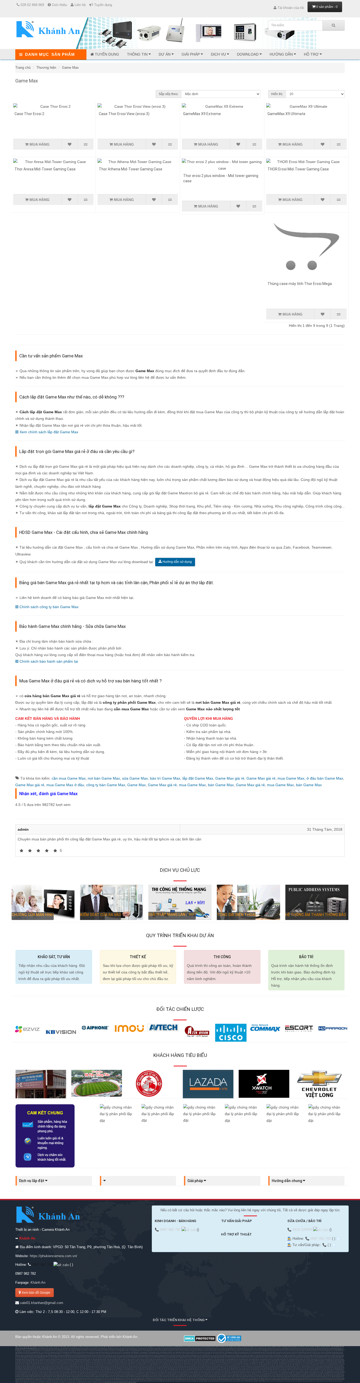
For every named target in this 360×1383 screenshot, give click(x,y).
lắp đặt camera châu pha (45, 1362)
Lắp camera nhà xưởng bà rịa (248, 1355)
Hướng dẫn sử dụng (177, 562)
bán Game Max (221, 785)
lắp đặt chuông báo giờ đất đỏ (180, 1366)
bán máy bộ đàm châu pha (324, 1369)
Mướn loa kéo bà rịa (64, 1349)
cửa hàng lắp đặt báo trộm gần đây (240, 1363)
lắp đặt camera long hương (113, 1362)
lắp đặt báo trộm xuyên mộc (216, 1363)
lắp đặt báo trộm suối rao (227, 1363)
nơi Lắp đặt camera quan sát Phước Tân (321, 1355)
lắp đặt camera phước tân (80, 1362)
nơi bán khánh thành (141, 1348)
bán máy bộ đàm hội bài (138, 1370)
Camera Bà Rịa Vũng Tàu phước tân (159, 1356)
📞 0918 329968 (300, 1230)
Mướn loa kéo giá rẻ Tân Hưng (300, 1353)
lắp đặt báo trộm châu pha (49, 1373)
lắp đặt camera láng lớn (210, 1362)
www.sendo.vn (27, 1382)
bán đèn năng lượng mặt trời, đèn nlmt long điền (41, 1379)
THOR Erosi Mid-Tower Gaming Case (298, 169)
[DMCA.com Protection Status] (200, 1338)
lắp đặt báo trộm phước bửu (203, 1363)
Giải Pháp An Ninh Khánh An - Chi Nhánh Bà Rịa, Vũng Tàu (326, 1360)
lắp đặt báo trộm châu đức (324, 1362)
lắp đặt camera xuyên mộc (233, 1362)
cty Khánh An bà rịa (255, 1360)
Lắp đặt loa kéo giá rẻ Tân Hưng (262, 1355)
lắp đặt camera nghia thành (57, 1362)
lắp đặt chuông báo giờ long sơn (122, 1366)
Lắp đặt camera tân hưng (30, 1355)
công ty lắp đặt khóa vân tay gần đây (283, 1365)
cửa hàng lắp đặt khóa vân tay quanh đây (318, 1365)
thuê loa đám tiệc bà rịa (329, 1349)
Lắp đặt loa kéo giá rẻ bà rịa (289, 1355)
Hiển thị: (277, 94)
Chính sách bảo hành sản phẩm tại (48, 661)
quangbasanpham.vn (72, 1382)
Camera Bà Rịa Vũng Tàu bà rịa (144, 1356)
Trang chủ (23, 68)
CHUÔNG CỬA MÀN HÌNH (33, 915)
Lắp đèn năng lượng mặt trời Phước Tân (146, 1355)
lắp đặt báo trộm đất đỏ (125, 1363)
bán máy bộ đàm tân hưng (45, 1370)
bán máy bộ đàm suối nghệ (161, 1370)
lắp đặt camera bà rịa (43, 1372)
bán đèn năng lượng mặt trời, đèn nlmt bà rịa (69, 1368)
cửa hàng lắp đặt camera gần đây (257, 1362)
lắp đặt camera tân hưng (91, 1362)
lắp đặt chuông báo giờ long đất (208, 1366)
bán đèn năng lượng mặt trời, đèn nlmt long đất (32, 1369)
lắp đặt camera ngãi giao (34, 1362)
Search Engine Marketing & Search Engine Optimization (116, 1382)
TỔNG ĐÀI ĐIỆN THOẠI (236, 915)
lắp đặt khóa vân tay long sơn (78, 1365)
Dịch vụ (219, 54)
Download (248, 54)
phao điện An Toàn (255, 1348)
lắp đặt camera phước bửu (221, 1362)
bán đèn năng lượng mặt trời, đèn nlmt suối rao (176, 1369)
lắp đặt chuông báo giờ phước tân (93, 1366)
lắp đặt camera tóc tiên (188, 1362)
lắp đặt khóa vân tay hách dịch (38, 1365)
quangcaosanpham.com (82, 1382)
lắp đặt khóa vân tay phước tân (52, 1365)
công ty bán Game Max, (106, 785)
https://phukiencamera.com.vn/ (53, 1256)
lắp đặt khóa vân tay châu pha (41, 1375)
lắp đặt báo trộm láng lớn (192, 1363)
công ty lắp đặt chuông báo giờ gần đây (43, 1378)
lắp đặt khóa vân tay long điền (145, 1365)
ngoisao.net (101, 1382)
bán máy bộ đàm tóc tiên (149, 1370)
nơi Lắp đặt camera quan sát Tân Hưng (304, 1355)
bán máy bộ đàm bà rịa (290, 1369)
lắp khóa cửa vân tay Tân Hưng (72, 1356)
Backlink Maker (330, 1380)
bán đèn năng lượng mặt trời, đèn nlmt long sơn (237, 1368)
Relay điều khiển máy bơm (274, 1348)
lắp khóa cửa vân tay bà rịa (99, 1356)
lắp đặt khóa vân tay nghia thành (24, 1365)
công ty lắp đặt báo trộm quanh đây (270, 1363)
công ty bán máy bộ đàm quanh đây (253, 1370)
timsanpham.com (63, 1382)
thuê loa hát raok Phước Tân (157, 1349)
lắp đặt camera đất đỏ (147, 1362)
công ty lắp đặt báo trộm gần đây (255, 1363)
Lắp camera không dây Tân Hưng (177, 1355)
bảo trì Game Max (165, 778)
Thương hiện (46, 68)
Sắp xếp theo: (168, 94)
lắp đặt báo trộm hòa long (102, 1363)
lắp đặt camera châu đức (23, 1362)
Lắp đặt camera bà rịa (20, 1355)
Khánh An (38, 1282)
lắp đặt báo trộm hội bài (158, 1363)
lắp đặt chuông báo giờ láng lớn (264, 1366)
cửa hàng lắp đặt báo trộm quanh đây (286, 1363)
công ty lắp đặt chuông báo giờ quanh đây (32, 1368)
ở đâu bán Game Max (325, 778)
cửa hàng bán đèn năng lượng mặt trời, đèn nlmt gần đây (199, 1369)
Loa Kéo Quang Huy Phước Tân (135, 1350)
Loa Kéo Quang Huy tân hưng (61, 1350)
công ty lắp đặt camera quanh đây (286, 1362)
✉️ (338, 1239)
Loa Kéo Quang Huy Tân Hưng (335, 1348)
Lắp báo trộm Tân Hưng (96, 1355)
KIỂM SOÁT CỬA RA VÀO (100, 915)
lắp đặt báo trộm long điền (136, 1363)
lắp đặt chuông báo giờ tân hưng (107, 1366)
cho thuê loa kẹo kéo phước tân (321, 1348)
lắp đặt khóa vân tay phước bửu (224, 1365)
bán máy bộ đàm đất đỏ (105, 1370)
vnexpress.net (96, 1382)
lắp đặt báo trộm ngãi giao (336, 1362)
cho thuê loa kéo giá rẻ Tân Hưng (181, 1349)
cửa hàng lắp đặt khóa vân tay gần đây (267, 1365)
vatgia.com (17, 1382)
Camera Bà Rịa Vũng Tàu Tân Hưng (55, 1355)
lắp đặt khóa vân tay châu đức (313, 1363)
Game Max (70, 68)
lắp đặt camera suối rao (244, 1362)
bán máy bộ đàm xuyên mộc (197, 1370)
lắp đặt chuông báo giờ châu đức (49, 1376)
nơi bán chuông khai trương (151, 1348)
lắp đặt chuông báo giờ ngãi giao (34, 1366)
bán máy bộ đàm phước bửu (185, 1370)
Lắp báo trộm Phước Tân (107, 1355)
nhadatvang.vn (49, 1382)
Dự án (165, 54)
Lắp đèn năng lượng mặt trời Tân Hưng (129, 1355)
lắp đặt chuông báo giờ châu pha (48, 1366)
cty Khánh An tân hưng (285, 1360)
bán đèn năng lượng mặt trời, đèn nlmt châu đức (90, 1368)
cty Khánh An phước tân (275, 1360)
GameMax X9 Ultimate (286, 114)
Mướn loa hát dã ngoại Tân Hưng (104, 1349)
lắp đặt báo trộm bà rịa (314, 1362)
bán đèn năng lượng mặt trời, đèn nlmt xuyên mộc (155, 1369)
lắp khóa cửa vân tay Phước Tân (86, 1356)
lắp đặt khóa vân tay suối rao (252, 1365)
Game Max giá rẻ (229, 778)
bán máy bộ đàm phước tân (33, 1370)
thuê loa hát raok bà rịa (168, 1349)
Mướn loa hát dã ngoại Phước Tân (119, 1349)
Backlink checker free (270, 1380)
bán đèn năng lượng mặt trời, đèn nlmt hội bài (51, 1369)
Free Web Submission (249, 1380)
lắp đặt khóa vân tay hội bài (172, 1365)
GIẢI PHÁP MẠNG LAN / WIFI (172, 914)
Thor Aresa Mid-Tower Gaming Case (45, 169)
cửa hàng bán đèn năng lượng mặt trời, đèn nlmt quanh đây (272, 1369)
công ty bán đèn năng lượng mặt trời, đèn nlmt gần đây (222, 1369)
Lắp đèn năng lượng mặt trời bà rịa (162, 1355)
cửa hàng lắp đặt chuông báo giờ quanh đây (50, 1368)
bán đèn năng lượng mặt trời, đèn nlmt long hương (257, 1368)
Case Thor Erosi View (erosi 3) (124, 114)
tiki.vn (22, 1382)
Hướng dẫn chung (287, 1181)
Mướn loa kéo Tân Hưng (43, 1349)
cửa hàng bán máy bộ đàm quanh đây (269, 1370)
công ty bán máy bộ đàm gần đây (238, 1370)
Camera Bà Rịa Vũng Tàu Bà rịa (84, 1355)
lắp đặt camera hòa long (125, 1362)
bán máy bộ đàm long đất (127, 1370)
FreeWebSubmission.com (281, 1380)
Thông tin (138, 54)
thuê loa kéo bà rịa (93, 1349)
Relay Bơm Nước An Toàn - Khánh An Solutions (220, 1348)
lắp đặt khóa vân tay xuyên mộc (238, 1365)
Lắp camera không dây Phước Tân (192, 1355)
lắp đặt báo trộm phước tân (55, 1363)
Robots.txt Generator (338, 1380)
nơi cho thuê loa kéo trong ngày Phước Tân (244, 1349)
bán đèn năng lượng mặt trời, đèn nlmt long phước (299, 1368)
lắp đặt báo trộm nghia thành (31, 1363)
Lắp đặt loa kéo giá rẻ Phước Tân (276, 1355)
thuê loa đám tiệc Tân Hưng (304, 1349)
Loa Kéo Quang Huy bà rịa (36, 1350)
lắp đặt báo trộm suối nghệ (180, 1363)
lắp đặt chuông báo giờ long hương (136, 1366)
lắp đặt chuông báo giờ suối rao (308, 1366)
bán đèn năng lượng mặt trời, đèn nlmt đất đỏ (320, 1368)
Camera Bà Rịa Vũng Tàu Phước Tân (70, 1355)
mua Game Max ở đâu (65, 785)
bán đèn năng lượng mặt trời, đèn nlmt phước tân (195, 1368)
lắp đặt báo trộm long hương (90, 1363)
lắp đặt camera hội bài (178, 1362)
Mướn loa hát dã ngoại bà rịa (133, 1349)
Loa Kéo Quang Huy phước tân (48, 1350)
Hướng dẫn (282, 54)
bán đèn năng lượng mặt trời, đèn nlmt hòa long (279, 1368)
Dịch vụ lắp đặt (32, 1181)
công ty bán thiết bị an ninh (245, 1360)
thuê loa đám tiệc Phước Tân (317, 1349)
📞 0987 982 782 (168, 1230)
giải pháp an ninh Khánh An (296, 1360)
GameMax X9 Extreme (202, 114)
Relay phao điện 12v (264, 1348)
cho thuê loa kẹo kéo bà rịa (295, 1348)
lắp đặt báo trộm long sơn (78, 1363)
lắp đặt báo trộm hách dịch (43, 1363)
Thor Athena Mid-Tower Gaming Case (130, 169)
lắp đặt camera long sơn (102, 1362)
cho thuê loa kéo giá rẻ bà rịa (209, 1349)
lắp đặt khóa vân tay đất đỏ (133, 1365)
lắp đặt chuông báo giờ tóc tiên (235, 1366)
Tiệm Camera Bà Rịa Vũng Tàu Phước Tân (217, 1360)
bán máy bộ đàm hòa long (80, 1370)
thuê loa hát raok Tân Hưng (145, 1349)
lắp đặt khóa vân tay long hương (92, 1365)
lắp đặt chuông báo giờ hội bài (222, 1366)
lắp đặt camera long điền (157, 1362)
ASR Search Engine (132, 1382)
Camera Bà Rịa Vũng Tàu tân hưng (174, 1356)
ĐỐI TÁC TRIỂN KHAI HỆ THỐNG (179, 1320)
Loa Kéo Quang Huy (284, 1348)
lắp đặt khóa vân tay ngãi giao (326, 1363)
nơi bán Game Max (104, 778)
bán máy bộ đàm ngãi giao (313, 1369)
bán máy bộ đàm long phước (93, 1370)
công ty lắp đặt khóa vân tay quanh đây (300, 1365)
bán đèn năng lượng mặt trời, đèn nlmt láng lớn (113, 1369)
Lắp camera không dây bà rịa (206, 1355)
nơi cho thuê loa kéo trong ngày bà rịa (261, 1349)
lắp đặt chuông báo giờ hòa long (151, 1366)
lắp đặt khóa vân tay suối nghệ (197, 1365)
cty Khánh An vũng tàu (264, 1360)
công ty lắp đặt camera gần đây (271, 1362)
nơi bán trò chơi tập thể (162, 1348)
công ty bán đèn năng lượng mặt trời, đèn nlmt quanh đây (247, 1369)
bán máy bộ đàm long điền (115, 1370)
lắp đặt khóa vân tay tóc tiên (184, 1365)
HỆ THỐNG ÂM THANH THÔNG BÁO (315, 915)
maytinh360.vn (42, 1382)
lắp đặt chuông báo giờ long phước (166, 1366)
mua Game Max (192, 785)
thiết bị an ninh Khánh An (308, 1360)
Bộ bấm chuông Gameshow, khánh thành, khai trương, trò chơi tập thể (51, 1348)
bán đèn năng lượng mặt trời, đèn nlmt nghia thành (152, 1368)
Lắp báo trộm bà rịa (117, 1355)
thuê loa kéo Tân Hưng (73, 1349)
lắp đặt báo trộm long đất (147, 1363)
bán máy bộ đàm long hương (69, 1370)
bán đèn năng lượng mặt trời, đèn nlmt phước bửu (133, 1369)
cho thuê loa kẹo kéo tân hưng (307, 1348)
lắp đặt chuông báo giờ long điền (194, 1366)
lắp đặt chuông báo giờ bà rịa (334, 1365)
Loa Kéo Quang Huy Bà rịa (32, 1349)
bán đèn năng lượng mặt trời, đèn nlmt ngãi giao (110, 1368)
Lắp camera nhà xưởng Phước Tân (234, 1355)
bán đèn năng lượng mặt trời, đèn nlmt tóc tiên (71, 1369)
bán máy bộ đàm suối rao (209, 1370)
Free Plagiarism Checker (301, 1380)
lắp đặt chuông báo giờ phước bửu (278, 1366)
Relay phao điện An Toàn (246, 1348)
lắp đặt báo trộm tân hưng (67, 1363)
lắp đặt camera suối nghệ (199, 1362)
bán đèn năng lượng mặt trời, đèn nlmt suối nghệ (92, 1369)
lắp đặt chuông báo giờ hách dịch (78, 1366)
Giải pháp (191, 54)
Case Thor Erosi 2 (29, 114)
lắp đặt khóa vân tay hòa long (106, 1365)
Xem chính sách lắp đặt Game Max (48, 432)
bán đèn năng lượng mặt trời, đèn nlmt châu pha (131, 1368)
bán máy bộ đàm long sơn (56, 1370)
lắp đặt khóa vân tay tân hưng (65, 1365)
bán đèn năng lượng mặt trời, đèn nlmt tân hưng (216, 1368)
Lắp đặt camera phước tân (41, 1355)
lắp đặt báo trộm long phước (114, 1363)
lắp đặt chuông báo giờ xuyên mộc (293, 1366)
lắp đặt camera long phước (136, 1362)
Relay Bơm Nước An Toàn (235, 1348)
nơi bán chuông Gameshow (130, 1348)
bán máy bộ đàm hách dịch (21, 1370)
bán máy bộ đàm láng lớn (172, 1370)
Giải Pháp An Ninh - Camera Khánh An (31, 1372)
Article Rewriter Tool (311, 1380)
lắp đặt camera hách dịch (69, 1362)
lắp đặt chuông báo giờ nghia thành (63, 1366)
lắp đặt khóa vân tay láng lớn (211, 1365)
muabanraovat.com (34, 1382)
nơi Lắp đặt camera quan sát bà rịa (185, 1358)
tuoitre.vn (90, 1382)
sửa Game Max (135, 778)
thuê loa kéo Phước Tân (84, 1349)
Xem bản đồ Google (35, 1293)
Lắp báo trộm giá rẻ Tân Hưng (202, 1360)
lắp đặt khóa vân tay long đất (159, 1365)
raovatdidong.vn (55, 1382)
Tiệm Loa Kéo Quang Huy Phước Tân (314, 1353)
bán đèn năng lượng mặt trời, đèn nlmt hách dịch (174, 1368)
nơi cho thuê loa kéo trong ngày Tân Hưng (225, 1349)
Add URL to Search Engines (259, 1380)
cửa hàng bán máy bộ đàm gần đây (222, 1370)
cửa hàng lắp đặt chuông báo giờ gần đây (324, 1366)
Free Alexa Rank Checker (320, 1380)
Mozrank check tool (291, 1380)
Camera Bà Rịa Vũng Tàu (338, 1353)
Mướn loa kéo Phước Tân (54, 1349)
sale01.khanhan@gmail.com (41, 1303)
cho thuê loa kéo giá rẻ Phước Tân (195, 1349)
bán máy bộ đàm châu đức (301, 1369)
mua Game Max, (292, 778)
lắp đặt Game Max (197, 778)
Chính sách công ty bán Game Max (48, 607)
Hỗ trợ (312, 54)
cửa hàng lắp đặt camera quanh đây (301, 1362)
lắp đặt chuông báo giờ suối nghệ (250, 1366)
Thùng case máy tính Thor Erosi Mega (299, 284)
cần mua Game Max (69, 778)
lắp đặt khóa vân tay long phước (120, 1365)
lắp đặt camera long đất (168, 1362)
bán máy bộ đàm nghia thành (337, 1369)
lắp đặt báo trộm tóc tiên (169, 1363)
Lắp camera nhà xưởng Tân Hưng (220, 1355)
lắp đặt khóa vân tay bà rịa (300, 1363)
